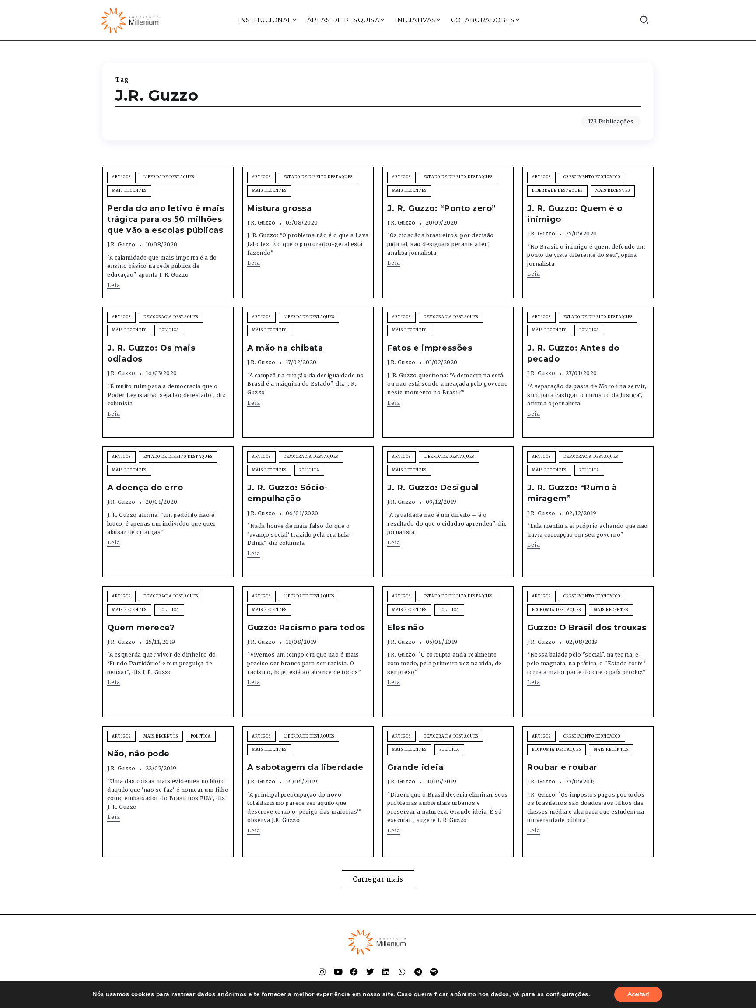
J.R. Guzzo (121, 244)
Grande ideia (415, 767)
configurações (567, 994)
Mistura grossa (279, 208)
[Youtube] (338, 972)
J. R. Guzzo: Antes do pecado (573, 353)
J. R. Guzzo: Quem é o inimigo (575, 214)
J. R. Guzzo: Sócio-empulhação (287, 493)
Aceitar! (638, 994)
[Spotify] (434, 972)
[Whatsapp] (402, 972)
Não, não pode (138, 754)
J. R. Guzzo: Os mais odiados (151, 353)
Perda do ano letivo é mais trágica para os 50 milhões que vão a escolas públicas (165, 219)
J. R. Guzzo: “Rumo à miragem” (572, 493)
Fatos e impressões (429, 348)
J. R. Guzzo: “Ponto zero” (441, 208)
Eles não (405, 627)
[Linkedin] (386, 972)
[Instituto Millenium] (131, 20)
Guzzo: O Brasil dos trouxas (587, 627)
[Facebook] (354, 972)
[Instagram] (322, 972)
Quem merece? (141, 627)
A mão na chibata (285, 348)
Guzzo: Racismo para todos (306, 627)
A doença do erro (145, 487)
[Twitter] (370, 972)
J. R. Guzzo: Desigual (433, 487)
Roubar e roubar (562, 767)
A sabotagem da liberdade (305, 767)
